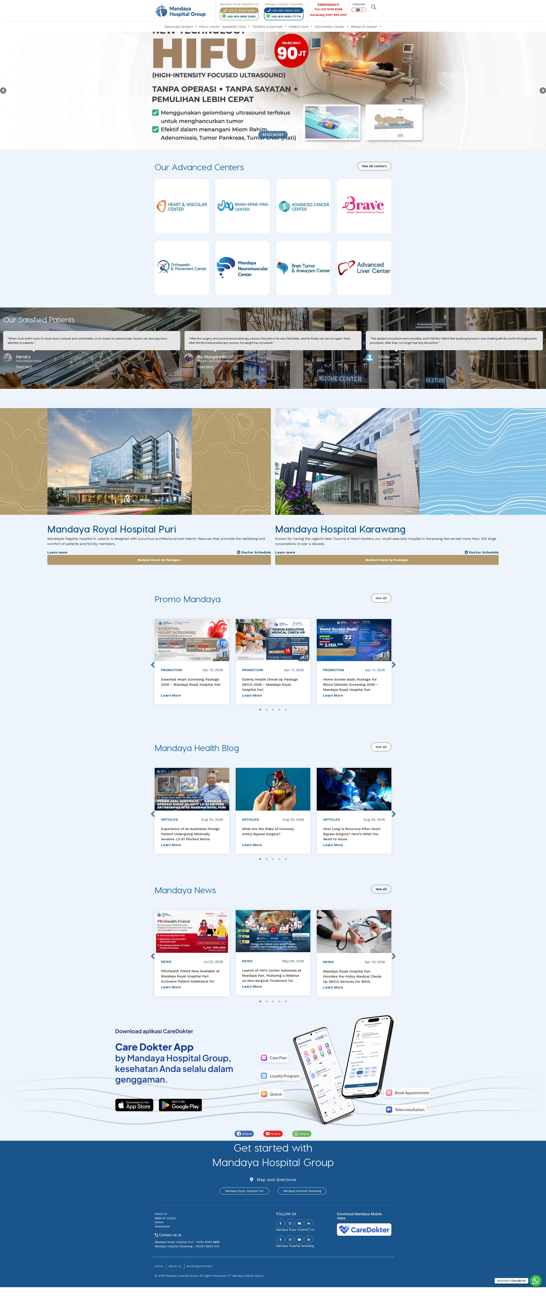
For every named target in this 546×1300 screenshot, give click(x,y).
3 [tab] (273, 710)
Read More (273, 134)
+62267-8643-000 (207, 1246)
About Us (161, 1213)
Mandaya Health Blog (197, 747)
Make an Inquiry (165, 1218)
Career (159, 1222)
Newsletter (162, 1226)
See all (381, 598)
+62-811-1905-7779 (286, 16)
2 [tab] (266, 710)
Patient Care (298, 27)
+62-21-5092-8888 (241, 10)
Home (159, 1266)
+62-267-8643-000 (286, 10)
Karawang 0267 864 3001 (328, 14)
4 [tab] (279, 710)
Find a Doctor (209, 27)
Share (246, 1134)
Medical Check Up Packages (159, 560)
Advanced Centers (178, 27)
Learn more (57, 552)
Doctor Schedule (255, 552)
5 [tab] (286, 710)
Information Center (330, 27)
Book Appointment (199, 1266)
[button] (267, 378)
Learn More (171, 695)
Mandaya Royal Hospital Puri (244, 1191)
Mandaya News (185, 890)
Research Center (364, 27)
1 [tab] (260, 710)
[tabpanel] (192, 661)
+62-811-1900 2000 (241, 16)
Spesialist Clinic (234, 27)
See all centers (374, 166)
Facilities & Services (267, 27)
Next (393, 662)
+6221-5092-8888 (208, 1242)
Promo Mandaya (188, 599)
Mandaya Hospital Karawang (302, 1191)
